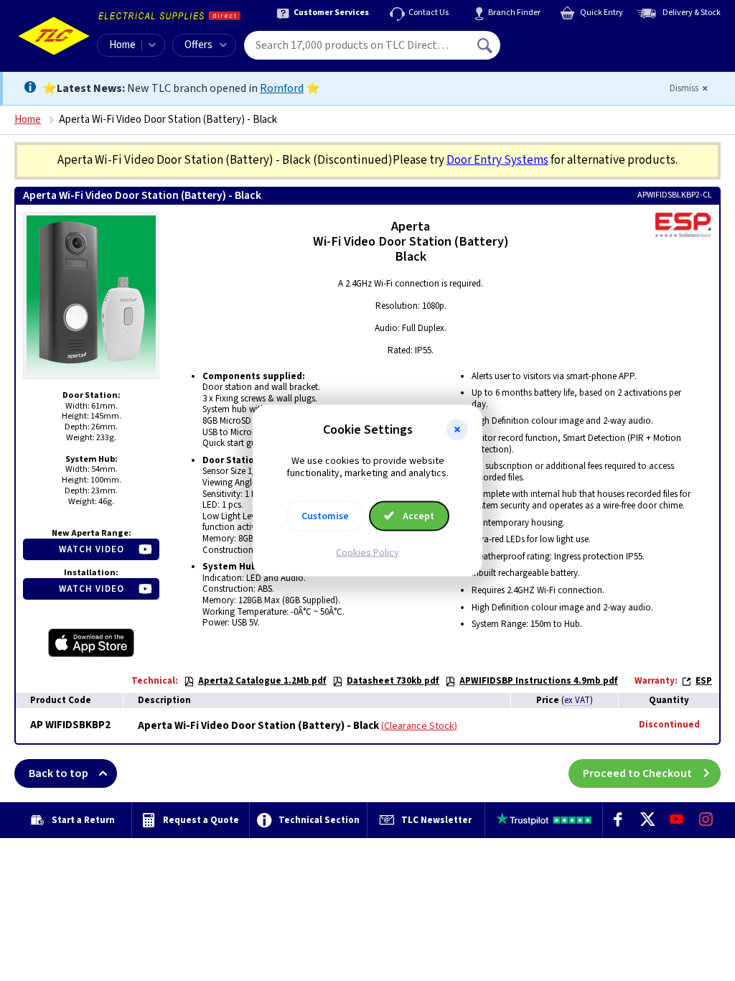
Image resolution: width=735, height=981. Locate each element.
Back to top (58, 773)
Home (122, 44)
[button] (457, 430)
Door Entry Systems (497, 160)
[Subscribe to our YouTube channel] (676, 820)
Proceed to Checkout (637, 773)
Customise (325, 515)
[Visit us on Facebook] (617, 820)
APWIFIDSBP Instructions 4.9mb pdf (538, 680)
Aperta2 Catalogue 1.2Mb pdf (262, 680)
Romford (282, 88)
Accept (417, 515)
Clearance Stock (419, 726)
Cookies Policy (367, 552)
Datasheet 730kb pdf (393, 680)
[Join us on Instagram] (706, 820)
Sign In (576, 40)
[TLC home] (53, 36)
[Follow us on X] (647, 820)
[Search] (486, 45)
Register (566, 50)
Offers (198, 44)
